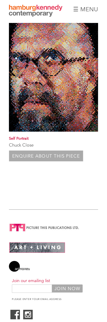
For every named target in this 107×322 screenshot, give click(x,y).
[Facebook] (15, 318)
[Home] (35, 15)
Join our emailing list (31, 280)
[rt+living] (37, 251)
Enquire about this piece (46, 156)
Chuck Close (21, 145)
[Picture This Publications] (44, 232)
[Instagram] (28, 318)
